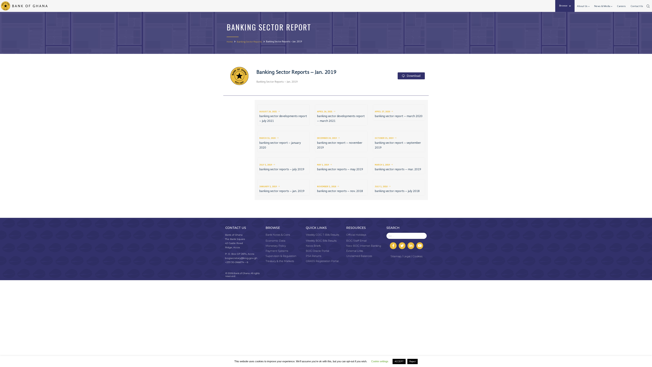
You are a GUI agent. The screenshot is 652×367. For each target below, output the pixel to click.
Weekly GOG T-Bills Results (322, 234)
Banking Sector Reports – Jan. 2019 (281, 191)
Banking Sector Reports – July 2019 (281, 169)
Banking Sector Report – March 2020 (398, 116)
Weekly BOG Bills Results (321, 240)
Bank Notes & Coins (278, 234)
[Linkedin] (411, 245)
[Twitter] (402, 245)
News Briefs (313, 245)
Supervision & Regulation (281, 256)
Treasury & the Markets (280, 261)
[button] (269, 111)
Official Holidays (356, 234)
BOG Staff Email (356, 240)
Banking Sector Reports (249, 41)
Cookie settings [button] (379, 361)
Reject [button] (412, 361)
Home (230, 41)
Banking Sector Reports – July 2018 (397, 191)
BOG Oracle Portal (317, 250)
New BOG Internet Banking (363, 245)
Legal (406, 256)
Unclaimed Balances (359, 256)
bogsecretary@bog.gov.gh (241, 258)
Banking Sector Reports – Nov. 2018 (340, 191)
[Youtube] (419, 245)
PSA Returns (313, 256)
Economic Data (275, 240)
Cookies (417, 256)
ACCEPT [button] (399, 361)
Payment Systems (277, 250)
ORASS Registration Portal (322, 261)
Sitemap (396, 256)
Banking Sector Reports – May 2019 (340, 169)
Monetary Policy (276, 245)
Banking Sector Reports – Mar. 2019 (398, 169)
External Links (354, 250)
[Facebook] (393, 245)
